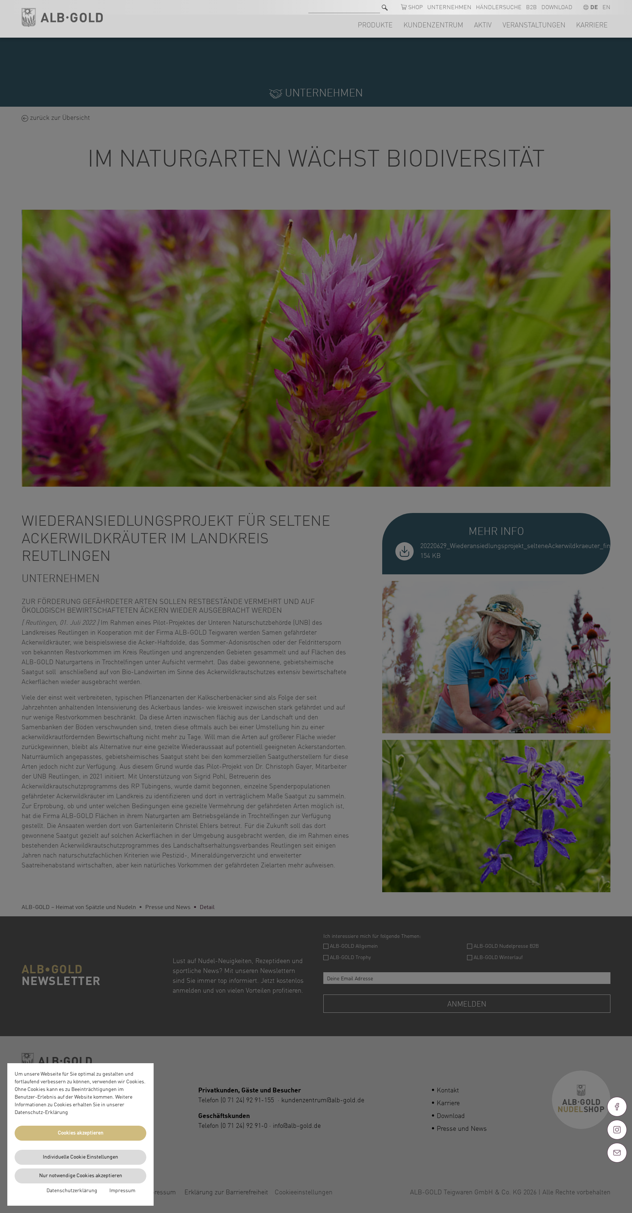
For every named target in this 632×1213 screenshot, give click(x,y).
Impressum (122, 1190)
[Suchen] (385, 7)
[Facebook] (617, 1107)
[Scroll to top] (617, 1179)
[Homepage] (62, 17)
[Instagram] (617, 1130)
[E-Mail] (617, 1153)
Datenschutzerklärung (71, 1190)
